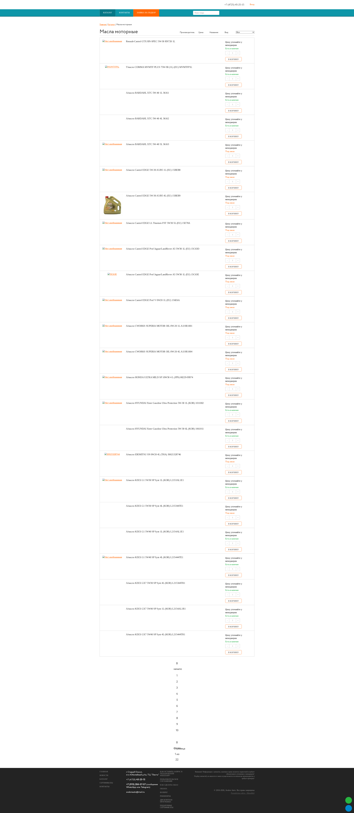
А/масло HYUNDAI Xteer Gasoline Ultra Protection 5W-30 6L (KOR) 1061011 (165, 428)
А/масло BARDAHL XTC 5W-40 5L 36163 (147, 144)
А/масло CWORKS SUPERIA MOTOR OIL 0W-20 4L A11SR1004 (159, 351)
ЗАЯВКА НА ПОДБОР (146, 13)
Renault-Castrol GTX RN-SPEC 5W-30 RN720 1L (150, 41)
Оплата (163, 789)
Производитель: (187, 32)
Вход (252, 4)
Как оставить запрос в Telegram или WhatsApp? (171, 774)
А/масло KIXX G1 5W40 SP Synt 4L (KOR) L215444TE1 (154, 557)
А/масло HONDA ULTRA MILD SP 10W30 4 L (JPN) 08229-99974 (159, 377)
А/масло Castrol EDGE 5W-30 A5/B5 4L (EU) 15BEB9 (153, 195)
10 (177, 730)
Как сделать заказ (169, 785)
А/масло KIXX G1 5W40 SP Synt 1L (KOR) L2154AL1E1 (155, 531)
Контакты (124, 13)
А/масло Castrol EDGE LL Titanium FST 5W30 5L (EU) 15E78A (158, 223)
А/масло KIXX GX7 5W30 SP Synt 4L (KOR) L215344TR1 (155, 583)
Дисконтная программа (166, 801)
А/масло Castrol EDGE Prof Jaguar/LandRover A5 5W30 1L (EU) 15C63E (162, 274)
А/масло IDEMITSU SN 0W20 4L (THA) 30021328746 (153, 454)
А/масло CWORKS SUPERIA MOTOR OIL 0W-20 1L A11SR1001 (159, 325)
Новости (104, 775)
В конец (177, 743)
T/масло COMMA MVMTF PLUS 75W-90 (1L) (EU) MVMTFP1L (159, 67)
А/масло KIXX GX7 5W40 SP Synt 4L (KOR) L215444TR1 (155, 634)
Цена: (201, 32)
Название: (214, 32)
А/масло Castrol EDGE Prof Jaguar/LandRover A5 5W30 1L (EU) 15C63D (162, 248)
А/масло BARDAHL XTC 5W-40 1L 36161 (147, 92)
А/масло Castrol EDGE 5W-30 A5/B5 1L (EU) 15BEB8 (153, 170)
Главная (103, 24)
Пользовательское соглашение (169, 780)
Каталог (107, 13)
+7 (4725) (234, 4)
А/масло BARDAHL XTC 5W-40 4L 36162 (147, 118)
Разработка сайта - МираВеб (242, 793)
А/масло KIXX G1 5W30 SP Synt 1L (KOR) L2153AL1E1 (155, 480)
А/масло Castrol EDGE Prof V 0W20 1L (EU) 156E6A (153, 300)
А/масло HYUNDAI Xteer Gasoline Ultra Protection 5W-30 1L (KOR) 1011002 (165, 403)
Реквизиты (165, 796)
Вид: (227, 32)
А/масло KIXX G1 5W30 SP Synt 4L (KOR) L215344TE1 (154, 505)
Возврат (164, 792)
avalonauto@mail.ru (135, 792)
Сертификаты (106, 783)
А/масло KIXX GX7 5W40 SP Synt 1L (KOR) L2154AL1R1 (156, 608)
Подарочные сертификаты (166, 806)
